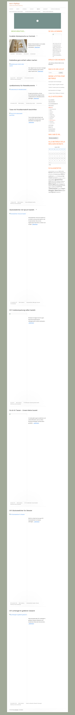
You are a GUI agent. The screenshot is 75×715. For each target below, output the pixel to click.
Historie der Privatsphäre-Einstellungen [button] (32, 11)
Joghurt (50, 182)
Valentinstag (52, 122)
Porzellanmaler (28, 502)
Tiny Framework (15, 709)
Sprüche (33, 202)
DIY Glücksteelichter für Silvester (20, 510)
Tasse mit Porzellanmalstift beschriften (23, 109)
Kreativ (38, 9)
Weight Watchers (55, 190)
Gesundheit (45, 9)
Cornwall (55, 174)
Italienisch (63, 181)
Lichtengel (35, 703)
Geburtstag (52, 114)
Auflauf (62, 171)
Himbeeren (59, 181)
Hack (53, 181)
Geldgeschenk (52, 116)
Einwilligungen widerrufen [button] (48, 11)
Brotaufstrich (50, 174)
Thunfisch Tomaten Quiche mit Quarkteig (56, 87)
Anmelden (21, 709)
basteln (27, 703)
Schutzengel (39, 703)
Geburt (51, 113)
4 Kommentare (39, 103)
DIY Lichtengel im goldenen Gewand (22, 611)
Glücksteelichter (29, 302)
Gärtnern (51, 111)
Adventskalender (53, 109)
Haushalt (32, 9)
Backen (50, 173)
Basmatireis (62, 172)
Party (53, 185)
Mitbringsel (30, 202)
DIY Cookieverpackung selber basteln (22, 310)
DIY (24, 53)
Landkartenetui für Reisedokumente (22, 85)
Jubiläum (51, 118)
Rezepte (17, 9)
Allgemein (51, 100)
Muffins (57, 184)
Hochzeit (26, 53)
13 (36, 209)
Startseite (11, 9)
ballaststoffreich (56, 172)
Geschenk (28, 77)
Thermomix (52, 188)
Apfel (60, 171)
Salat (64, 185)
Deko (51, 110)
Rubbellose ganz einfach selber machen (23, 60)
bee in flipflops (14, 3)
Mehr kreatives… (53, 120)
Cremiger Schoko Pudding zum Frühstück (56, 93)
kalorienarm (54, 182)
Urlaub (33, 103)
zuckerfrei (58, 192)
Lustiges (50, 125)
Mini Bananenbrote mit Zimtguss (54, 90)
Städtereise (54, 186)
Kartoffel (58, 182)
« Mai (49, 164)
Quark (55, 185)
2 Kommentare (32, 53)
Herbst (55, 181)
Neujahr (34, 603)
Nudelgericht (62, 184)
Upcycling (51, 121)
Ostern (50, 185)
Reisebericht (60, 185)
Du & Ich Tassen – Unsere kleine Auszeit (23, 410)
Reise (31, 103)
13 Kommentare (13, 303)
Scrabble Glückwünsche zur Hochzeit (22, 36)
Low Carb (62, 182)
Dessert (59, 174)
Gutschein (32, 77)
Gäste (50, 181)
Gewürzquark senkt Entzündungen (54, 81)
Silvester (38, 302)
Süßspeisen (51, 129)
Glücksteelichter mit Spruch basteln (21, 210)
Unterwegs (24, 9)
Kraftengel (31, 703)
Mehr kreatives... (19, 53)
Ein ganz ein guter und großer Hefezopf (55, 84)
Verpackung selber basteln (34, 402)
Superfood (59, 186)
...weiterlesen (37, 47)
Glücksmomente (53, 103)
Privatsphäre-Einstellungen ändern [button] (16, 11)
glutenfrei (59, 179)
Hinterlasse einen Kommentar (15, 79)
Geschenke (52, 117)
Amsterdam (56, 171)
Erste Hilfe (55, 176)
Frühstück (59, 176)
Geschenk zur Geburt (61, 178)
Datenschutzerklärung (55, 9)
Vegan (63, 188)
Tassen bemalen (35, 502)
